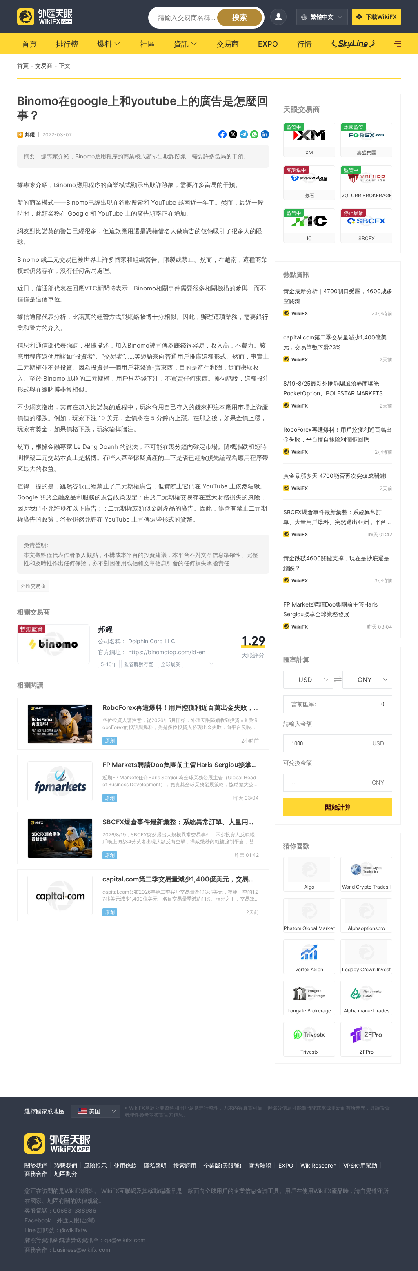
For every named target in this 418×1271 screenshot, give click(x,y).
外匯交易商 (33, 586)
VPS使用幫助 (360, 1165)
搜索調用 (184, 1165)
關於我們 (35, 1165)
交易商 (43, 65)
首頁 (23, 65)
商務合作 (35, 1173)
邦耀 (30, 135)
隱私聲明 (155, 1165)
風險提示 (95, 1165)
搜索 (239, 17)
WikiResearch (318, 1165)
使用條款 (125, 1165)
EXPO (285, 1165)
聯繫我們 (65, 1165)
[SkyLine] (353, 43)
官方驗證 (260, 1165)
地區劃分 (65, 1173)
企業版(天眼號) (222, 1165)
